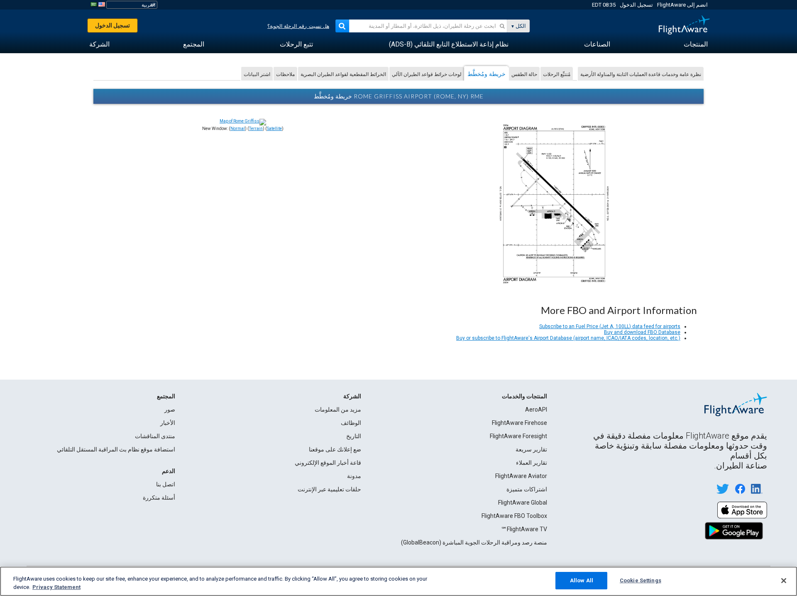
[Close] (784, 580)
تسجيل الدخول (636, 5)
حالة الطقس (524, 74)
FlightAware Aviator (521, 476)
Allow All (581, 580)
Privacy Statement (56, 587)
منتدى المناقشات (155, 436)
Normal (237, 128)
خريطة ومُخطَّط (486, 73)
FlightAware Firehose (519, 422)
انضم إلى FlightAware (682, 5)
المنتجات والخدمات (524, 396)
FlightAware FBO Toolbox (514, 516)
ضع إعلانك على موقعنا (335, 449)
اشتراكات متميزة (526, 489)
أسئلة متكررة (159, 497)
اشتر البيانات (257, 74)
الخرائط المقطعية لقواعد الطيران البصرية (343, 74)
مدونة (354, 476)
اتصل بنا (165, 484)
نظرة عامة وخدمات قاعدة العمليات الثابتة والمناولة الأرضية (640, 74)
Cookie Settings (640, 580)
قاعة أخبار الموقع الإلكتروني (328, 462)
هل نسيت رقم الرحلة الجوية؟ (298, 26)
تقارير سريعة (531, 449)
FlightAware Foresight (518, 436)
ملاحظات (285, 74)
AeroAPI (536, 409)
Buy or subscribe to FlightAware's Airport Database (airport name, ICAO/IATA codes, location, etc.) (568, 338)
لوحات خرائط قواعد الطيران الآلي (427, 74)
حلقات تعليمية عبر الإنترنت (329, 489)
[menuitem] (696, 44)
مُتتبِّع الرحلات (556, 74)
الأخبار (167, 422)
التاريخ (353, 436)
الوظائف (351, 422)
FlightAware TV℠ (524, 529)
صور (169, 409)
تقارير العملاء (531, 462)
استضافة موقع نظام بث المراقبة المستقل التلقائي (116, 449)
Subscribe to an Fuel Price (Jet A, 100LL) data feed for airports (609, 326)
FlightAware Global (522, 502)
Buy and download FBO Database (642, 332)
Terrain (256, 128)
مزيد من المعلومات (338, 409)
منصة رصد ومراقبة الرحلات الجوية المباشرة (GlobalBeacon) (474, 542)
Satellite (274, 128)
